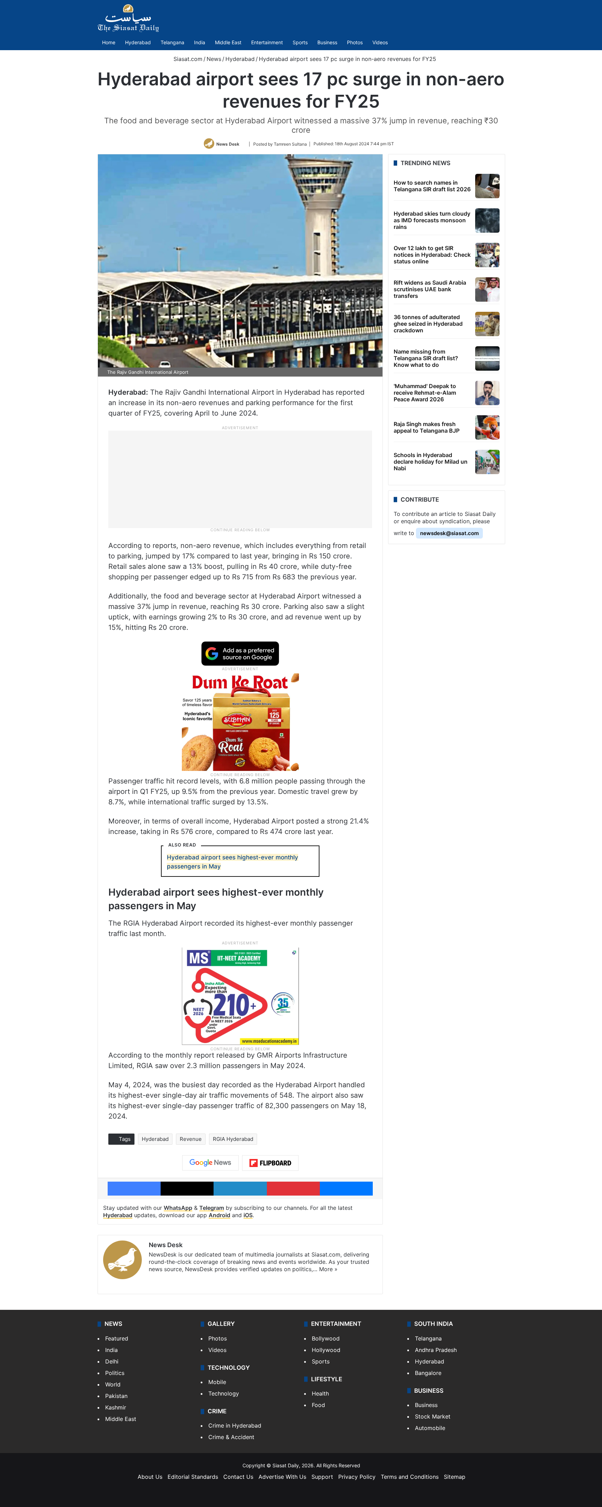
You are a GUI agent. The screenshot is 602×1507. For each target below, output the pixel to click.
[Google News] (210, 1162)
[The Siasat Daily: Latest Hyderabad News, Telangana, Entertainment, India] (128, 18)
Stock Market (432, 1416)
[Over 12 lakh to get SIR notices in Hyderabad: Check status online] (487, 255)
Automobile (430, 1427)
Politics (114, 1372)
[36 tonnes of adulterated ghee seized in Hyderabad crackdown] (487, 324)
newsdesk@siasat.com (449, 533)
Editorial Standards (193, 1476)
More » (328, 1269)
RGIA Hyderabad (233, 1139)
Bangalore (428, 1372)
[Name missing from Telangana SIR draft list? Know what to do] (487, 358)
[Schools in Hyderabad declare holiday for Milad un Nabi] (487, 462)
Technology (223, 1393)
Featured (116, 1338)
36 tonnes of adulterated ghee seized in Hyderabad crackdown (428, 324)
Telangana (172, 42)
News (214, 58)
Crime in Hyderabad (234, 1425)
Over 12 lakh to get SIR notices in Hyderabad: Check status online (432, 255)
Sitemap (454, 1476)
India (199, 42)
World (113, 1384)
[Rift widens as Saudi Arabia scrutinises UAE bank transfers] (487, 289)
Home (108, 42)
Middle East (228, 42)
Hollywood (326, 1349)
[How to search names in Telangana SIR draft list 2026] (487, 186)
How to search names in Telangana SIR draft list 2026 (432, 186)
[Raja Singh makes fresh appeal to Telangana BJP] (487, 427)
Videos (380, 42)
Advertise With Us (282, 1476)
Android (219, 1215)
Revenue (191, 1139)
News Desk (227, 143)
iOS (248, 1215)
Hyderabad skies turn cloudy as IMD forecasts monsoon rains (432, 220)
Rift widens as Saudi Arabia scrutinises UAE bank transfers (430, 289)
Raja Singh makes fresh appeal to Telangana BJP (427, 427)
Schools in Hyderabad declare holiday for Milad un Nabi (431, 461)
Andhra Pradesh (436, 1349)
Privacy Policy (357, 1476)
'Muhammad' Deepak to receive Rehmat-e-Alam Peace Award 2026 (425, 392)
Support (322, 1476)
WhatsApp (178, 1207)
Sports (300, 42)
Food (318, 1404)
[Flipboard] (270, 1163)
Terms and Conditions (410, 1476)
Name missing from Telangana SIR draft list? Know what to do (426, 358)
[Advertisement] (240, 479)
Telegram (211, 1207)
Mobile (217, 1381)
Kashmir (115, 1407)
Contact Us (238, 1476)
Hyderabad (138, 42)
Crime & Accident (231, 1436)
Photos (355, 42)
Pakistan (116, 1395)
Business (327, 42)
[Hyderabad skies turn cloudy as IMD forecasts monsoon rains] (487, 220)
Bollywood (326, 1338)
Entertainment (267, 42)
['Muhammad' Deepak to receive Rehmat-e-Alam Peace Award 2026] (487, 393)
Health (320, 1393)
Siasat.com (187, 58)
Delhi (111, 1361)
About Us (150, 1476)
